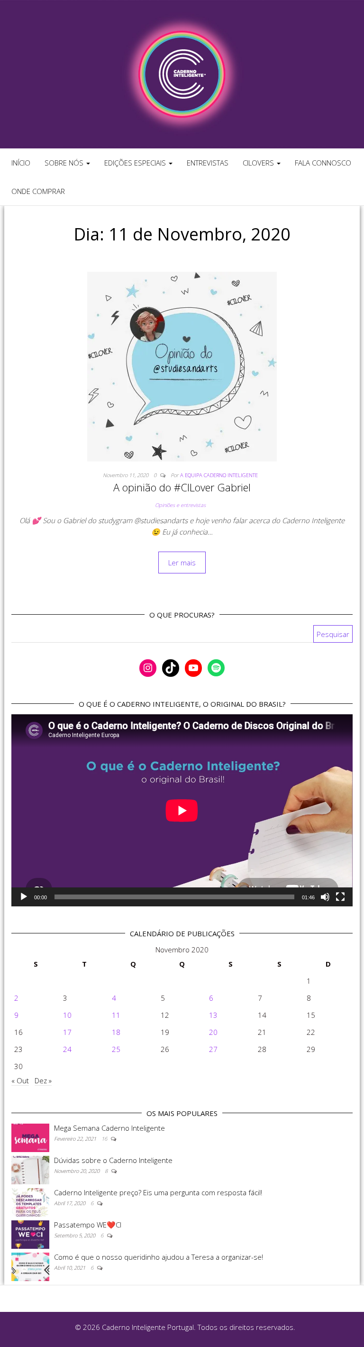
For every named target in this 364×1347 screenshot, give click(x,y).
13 (213, 1015)
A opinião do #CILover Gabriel (182, 487)
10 (67, 1015)
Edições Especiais (136, 162)
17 (67, 1032)
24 (67, 1049)
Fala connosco (323, 162)
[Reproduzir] (23, 897)
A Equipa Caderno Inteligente (219, 475)
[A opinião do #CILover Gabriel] (182, 365)
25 (116, 1049)
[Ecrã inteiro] (340, 897)
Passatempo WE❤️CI (87, 1224)
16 (105, 1138)
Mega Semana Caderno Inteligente (109, 1128)
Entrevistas (207, 162)
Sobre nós (65, 162)
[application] (182, 810)
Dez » (43, 1080)
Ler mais (182, 562)
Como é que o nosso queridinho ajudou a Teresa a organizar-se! (158, 1257)
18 (116, 1032)
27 (213, 1049)
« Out (20, 1080)
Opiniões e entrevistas (180, 504)
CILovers (259, 162)
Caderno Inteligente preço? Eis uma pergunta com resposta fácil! (158, 1192)
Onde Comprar (38, 191)
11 (116, 1015)
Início (20, 162)
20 (213, 1032)
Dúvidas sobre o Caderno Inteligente (113, 1160)
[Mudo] (325, 897)
